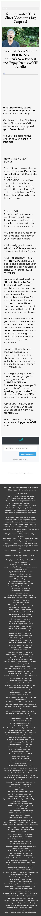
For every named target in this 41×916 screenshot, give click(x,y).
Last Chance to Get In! (20, 725)
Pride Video (29, 834)
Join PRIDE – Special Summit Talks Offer (20, 711)
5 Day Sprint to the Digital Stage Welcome (20, 522)
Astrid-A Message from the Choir (20, 631)
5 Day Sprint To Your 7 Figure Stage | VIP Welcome (20, 541)
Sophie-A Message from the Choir (15, 872)
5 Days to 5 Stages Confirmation (20, 581)
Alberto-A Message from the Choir (20, 623)
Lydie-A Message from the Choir (23, 735)
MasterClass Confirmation (20, 751)
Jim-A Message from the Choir (20, 692)
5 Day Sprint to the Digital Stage (20, 503)
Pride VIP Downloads (15, 836)
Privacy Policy (11, 839)
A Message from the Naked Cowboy (20, 605)
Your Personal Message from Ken (20, 910)
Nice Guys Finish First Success (20, 784)
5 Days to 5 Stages (20, 579)
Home (33, 683)
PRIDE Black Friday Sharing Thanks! (20, 806)
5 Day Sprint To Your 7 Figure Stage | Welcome (20, 543)
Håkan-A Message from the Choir (17, 683)
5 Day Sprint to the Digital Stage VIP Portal (20, 517)
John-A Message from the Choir (16, 697)
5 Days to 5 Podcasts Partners (20, 574)
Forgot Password (31, 676)
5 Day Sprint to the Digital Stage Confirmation (20, 508)
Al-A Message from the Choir (20, 619)
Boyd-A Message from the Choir (20, 640)
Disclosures (33, 668)
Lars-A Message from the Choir (20, 723)
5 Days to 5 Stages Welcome (20, 588)
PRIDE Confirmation (20, 808)
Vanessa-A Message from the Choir (20, 898)
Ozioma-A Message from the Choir (20, 791)
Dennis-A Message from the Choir (15, 668)
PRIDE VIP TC (28, 836)
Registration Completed (13, 846)
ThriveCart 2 (8, 886)
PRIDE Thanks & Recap (15, 834)
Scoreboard (8, 865)
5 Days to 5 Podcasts (20, 569)
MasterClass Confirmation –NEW (20, 754)
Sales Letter (32, 858)
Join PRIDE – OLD (20, 699)
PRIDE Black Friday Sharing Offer (20, 803)
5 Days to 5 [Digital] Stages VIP (20, 564)
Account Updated (12, 612)
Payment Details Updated (29, 799)
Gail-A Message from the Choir (20, 678)
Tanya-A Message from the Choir (20, 879)
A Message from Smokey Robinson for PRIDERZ (20, 597)
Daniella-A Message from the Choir (15, 661)
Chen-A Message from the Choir (17, 654)
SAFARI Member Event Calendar (15, 858)
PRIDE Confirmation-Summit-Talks (20, 817)
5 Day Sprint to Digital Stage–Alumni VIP (20, 496)
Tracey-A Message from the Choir (15, 893)
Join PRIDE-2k (21, 713)
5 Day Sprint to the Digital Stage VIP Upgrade (20, 519)
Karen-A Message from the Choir (20, 716)
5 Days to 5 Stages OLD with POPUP (20, 583)
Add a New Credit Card (27, 612)
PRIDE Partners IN (9, 825)
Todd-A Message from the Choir (20, 888)
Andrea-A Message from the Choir (20, 628)
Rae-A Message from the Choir (20, 843)
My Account (32, 768)
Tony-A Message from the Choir (20, 891)
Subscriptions (33, 872)
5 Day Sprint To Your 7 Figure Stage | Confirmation (20, 524)
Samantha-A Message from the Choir (20, 860)
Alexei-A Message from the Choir (20, 626)
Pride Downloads (27, 820)
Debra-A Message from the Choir (20, 666)
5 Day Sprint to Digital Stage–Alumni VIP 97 (20, 498)
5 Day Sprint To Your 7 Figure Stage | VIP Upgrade (20, 538)
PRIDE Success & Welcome (20, 832)
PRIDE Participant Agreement (14, 822)
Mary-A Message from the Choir (20, 749)
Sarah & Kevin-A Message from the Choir (20, 862)
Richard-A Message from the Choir (20, 851)
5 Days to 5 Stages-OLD (20, 593)
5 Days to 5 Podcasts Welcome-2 (20, 576)
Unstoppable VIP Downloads (14, 896)
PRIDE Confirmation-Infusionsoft (20, 813)
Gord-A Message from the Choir (20, 680)
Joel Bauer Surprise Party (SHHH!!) (20, 694)
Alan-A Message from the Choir (20, 621)
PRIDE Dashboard (14, 820)
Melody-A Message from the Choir (20, 765)
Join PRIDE (32, 697)
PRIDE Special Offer (27, 829)
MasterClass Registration (20, 758)
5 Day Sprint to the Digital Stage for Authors (20, 510)
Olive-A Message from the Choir (20, 787)
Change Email (27, 647)
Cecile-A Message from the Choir (20, 645)
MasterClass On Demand (20, 756)
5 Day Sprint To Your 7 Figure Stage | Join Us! (20, 527)
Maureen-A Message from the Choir (20, 761)
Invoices (8, 685)
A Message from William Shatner (20, 607)
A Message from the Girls (20, 602)
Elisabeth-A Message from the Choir (20, 671)
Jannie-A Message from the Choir (20, 687)
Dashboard (33, 661)
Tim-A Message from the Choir (26, 886)
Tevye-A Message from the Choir (16, 884)
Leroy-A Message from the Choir (20, 730)
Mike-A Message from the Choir (15, 768)
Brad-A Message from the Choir (20, 642)
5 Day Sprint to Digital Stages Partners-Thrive (20, 501)
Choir (33, 654)
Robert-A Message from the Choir (20, 853)
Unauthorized (33, 893)
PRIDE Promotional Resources (27, 825)
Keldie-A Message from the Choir (20, 718)
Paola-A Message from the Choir (20, 796)
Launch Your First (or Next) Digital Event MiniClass (20, 728)
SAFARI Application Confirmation (20, 855)
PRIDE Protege (13, 827)
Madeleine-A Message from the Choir (20, 739)
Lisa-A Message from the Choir (15, 732)
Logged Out (32, 732)
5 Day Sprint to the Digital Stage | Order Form (20, 505)
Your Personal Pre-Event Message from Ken (20, 912)
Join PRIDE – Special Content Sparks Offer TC (20, 704)
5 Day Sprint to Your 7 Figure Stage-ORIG (20, 560)
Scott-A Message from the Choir (25, 865)
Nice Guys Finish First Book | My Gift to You (20, 782)
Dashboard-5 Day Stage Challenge (20, 664)
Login (8, 735)
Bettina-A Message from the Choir (20, 638)
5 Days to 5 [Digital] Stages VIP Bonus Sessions (20, 567)
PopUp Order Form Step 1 (20, 801)
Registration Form (29, 846)
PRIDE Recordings (26, 827)
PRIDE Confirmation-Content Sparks (20, 810)
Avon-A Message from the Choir (20, 633)
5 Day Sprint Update (20, 562)
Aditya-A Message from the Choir (20, 614)
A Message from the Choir (20, 600)
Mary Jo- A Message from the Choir (20, 747)
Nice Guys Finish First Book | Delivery (20, 773)
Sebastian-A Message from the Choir (20, 867)
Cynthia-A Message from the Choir (20, 659)
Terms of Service (15, 881)
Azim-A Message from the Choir (20, 635)
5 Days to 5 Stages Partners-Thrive (20, 586)
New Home (33, 770)
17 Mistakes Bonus (20, 493)
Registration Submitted (20, 848)
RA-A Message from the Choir (20, 841)
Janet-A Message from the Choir (24, 685)
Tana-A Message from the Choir (20, 877)
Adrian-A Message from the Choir (20, 616)
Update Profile (31, 896)
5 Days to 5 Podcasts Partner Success (20, 572)
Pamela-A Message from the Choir (20, 794)
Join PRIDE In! (10, 713)
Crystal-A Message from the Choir (20, 657)
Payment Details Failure (11, 799)
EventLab (20, 676)
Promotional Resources (26, 839)
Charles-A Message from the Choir (20, 652)
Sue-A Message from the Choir (20, 874)
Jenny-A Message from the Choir (20, 690)
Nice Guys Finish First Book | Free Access (20, 775)
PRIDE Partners (31, 822)
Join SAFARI (31, 713)
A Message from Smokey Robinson (20, 595)
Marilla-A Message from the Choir (20, 742)
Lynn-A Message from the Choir (20, 737)
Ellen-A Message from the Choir (20, 673)
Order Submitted (20, 789)
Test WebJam (27, 881)
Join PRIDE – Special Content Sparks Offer (20, 702)
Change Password (20, 649)
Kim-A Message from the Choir (20, 721)
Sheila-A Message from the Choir (20, 870)
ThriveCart (33, 884)
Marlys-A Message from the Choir (20, 744)
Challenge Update (15, 647)
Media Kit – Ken (20, 763)
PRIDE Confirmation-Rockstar (20, 815)
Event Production (10, 676)
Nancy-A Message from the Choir (15, 770)
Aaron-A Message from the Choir (20, 609)
